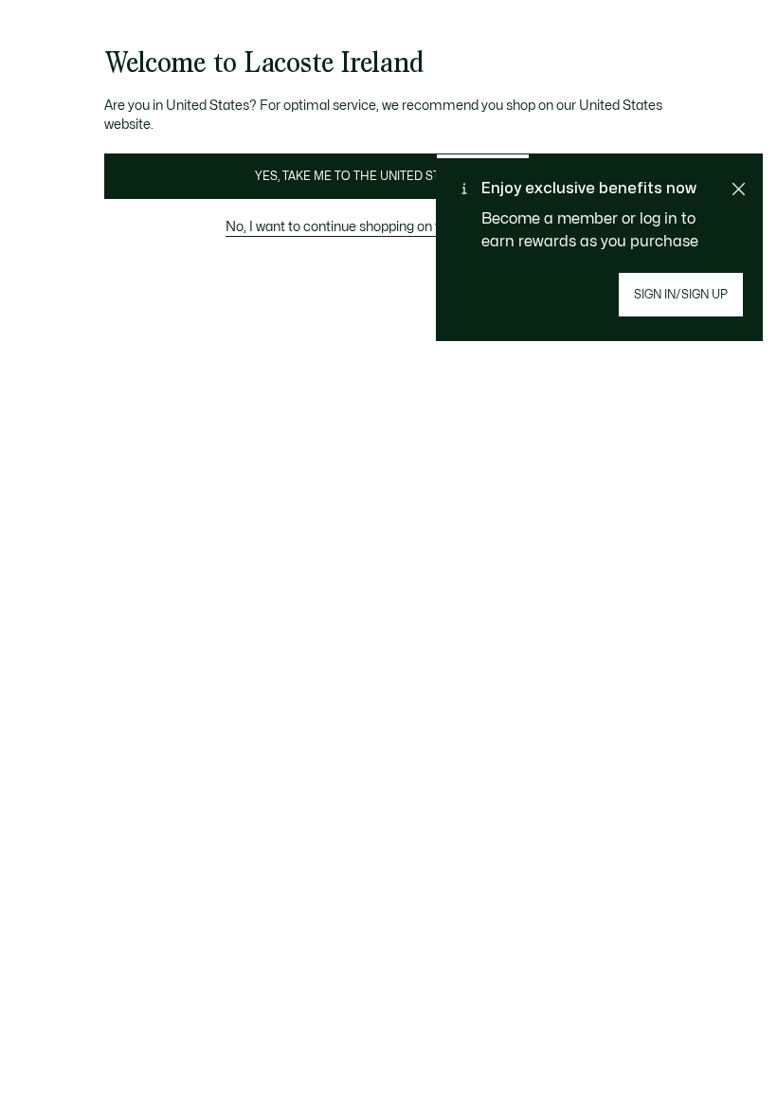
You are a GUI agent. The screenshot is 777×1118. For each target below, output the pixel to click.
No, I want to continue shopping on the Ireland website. (388, 227)
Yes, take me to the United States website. (388, 176)
